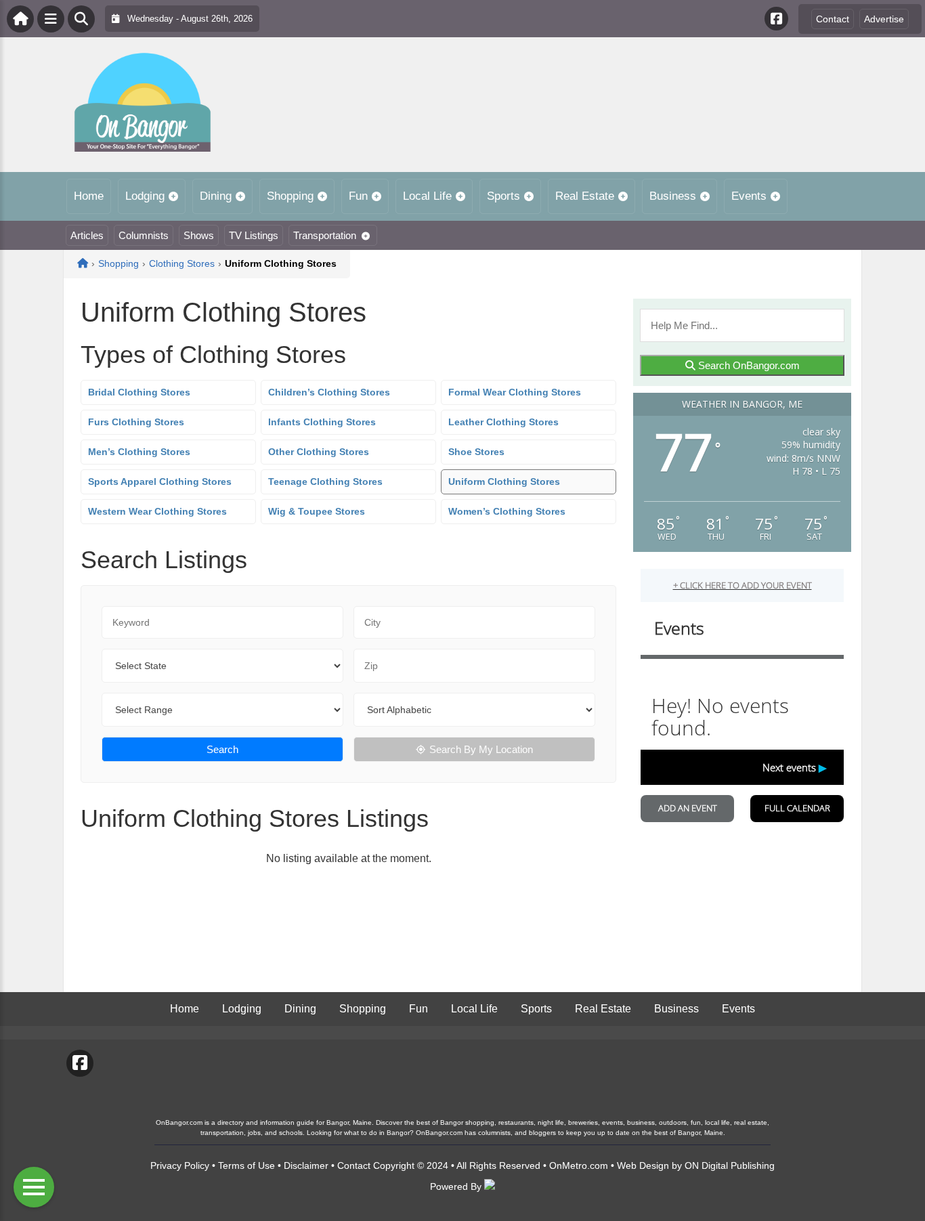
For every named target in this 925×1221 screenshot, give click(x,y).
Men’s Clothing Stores (139, 451)
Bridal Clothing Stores (139, 392)
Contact (832, 19)
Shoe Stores (476, 451)
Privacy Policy (179, 1165)
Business (672, 196)
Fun (358, 196)
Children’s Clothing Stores (329, 392)
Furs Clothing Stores (136, 421)
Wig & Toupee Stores (316, 511)
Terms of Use (246, 1165)
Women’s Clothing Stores (506, 511)
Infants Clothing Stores (322, 421)
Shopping (290, 196)
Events (749, 196)
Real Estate (584, 196)
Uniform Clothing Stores (504, 481)
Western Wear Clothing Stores (157, 511)
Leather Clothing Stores (503, 421)
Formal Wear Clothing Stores (514, 392)
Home (89, 196)
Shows (199, 235)
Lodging (145, 196)
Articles (87, 235)
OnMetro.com (578, 1165)
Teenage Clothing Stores (325, 481)
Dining (216, 196)
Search (222, 749)
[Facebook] (776, 18)
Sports (503, 196)
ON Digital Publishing (730, 1165)
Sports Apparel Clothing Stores (160, 481)
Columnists (144, 235)
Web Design (643, 1165)
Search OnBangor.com (747, 365)
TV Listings (253, 235)
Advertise (884, 19)
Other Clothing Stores (318, 451)
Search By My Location (481, 749)
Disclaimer (306, 1165)
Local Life (427, 196)
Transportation (324, 235)
